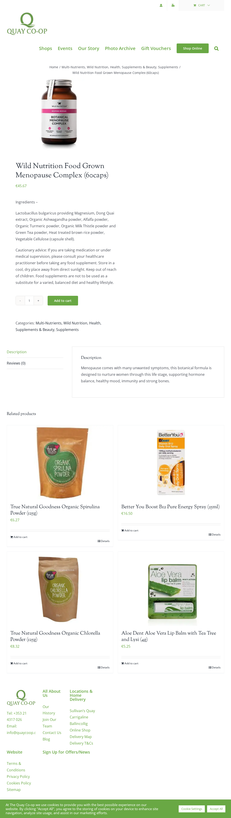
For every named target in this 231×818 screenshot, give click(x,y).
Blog (46, 739)
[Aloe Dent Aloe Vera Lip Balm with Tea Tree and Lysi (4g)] (171, 589)
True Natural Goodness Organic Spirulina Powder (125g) (55, 510)
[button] (216, 48)
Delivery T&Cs (81, 743)
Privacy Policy (18, 776)
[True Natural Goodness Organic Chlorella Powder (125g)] (60, 589)
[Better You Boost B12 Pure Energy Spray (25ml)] (171, 462)
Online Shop (80, 730)
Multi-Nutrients (49, 323)
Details (105, 541)
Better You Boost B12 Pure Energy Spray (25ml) (170, 507)
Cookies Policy (19, 783)
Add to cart (63, 300)
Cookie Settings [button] (191, 809)
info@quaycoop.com (24, 732)
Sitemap (14, 789)
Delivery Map (81, 736)
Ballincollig (79, 723)
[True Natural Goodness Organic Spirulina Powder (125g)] (60, 462)
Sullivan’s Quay (82, 710)
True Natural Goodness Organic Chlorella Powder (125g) (55, 637)
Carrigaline (79, 717)
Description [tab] (17, 351)
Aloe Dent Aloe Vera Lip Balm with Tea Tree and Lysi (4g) (168, 637)
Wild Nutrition (75, 323)
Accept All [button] (216, 809)
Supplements (67, 329)
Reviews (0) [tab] (16, 363)
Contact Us (52, 732)
